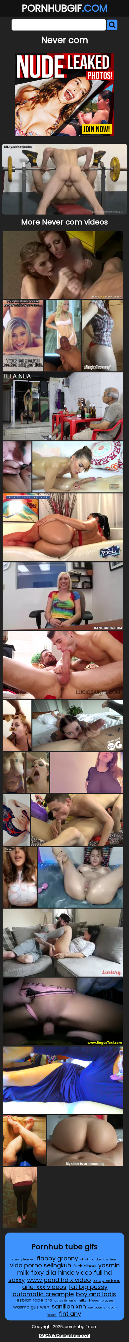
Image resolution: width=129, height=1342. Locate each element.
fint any (70, 1314)
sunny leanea (23, 1259)
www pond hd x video (59, 1280)
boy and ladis (96, 1294)
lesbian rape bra (34, 1300)
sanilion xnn (69, 1306)
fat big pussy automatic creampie (60, 1290)
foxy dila (43, 1272)
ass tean (110, 1259)
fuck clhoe (84, 1266)
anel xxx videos (44, 1287)
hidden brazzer (101, 1300)
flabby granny (57, 1258)
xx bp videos (106, 1280)
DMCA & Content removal (64, 1335)
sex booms (96, 1307)
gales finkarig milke (71, 1300)
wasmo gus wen (31, 1307)
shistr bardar (90, 1259)
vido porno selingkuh (40, 1265)
